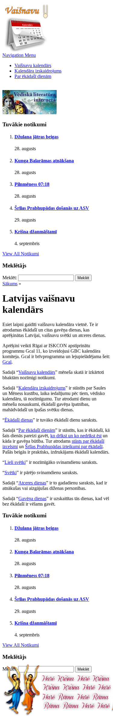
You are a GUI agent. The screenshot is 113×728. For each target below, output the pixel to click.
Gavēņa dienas (32, 498)
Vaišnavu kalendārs (32, 65)
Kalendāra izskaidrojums (37, 70)
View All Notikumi (20, 253)
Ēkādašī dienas (19, 419)
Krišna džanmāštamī (35, 231)
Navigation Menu (19, 55)
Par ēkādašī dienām (32, 76)
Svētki (11, 472)
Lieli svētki (15, 462)
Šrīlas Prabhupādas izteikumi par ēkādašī (63, 446)
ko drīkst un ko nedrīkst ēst (76, 435)
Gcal (6, 361)
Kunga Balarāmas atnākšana (44, 160)
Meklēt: (9, 277)
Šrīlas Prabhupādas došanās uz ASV (51, 208)
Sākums (9, 283)
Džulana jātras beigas (36, 136)
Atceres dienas (32, 482)
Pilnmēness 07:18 (31, 184)
